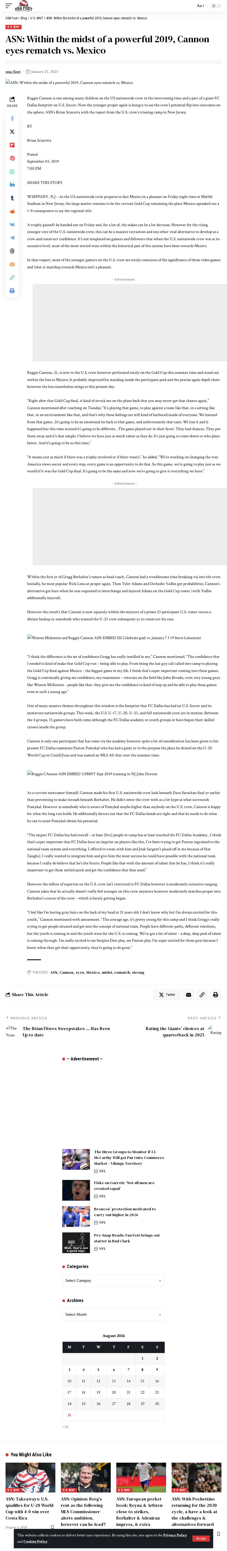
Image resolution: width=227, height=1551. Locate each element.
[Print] (12, 290)
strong (138, 972)
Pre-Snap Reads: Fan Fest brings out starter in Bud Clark (127, 1238)
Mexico (93, 972)
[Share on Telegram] (12, 237)
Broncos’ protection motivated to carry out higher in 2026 (125, 1211)
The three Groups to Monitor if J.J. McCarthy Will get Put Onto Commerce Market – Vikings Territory (129, 1157)
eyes (80, 972)
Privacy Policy (175, 1535)
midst (107, 972)
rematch (122, 972)
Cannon (66, 972)
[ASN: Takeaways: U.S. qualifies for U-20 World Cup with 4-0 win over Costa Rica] (30, 1477)
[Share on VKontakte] (12, 224)
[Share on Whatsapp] (12, 171)
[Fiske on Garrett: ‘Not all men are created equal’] (76, 1190)
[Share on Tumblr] (12, 198)
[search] (190, 6)
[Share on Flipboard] (12, 145)
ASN (53, 972)
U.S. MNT (13, 26)
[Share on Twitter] (12, 131)
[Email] (12, 264)
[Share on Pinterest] (12, 158)
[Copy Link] (12, 277)
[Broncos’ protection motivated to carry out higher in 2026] (76, 1216)
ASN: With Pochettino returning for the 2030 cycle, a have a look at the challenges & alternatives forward (194, 1512)
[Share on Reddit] (12, 211)
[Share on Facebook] (12, 118)
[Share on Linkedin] (12, 184)
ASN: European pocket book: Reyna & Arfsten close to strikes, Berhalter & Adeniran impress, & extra (139, 1512)
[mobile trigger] (10, 6)
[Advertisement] (130, 322)
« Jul (65, 1427)
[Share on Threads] (12, 251)
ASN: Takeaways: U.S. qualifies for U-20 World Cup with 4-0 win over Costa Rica (29, 1508)
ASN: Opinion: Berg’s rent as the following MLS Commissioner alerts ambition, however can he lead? (83, 1512)
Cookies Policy (35, 1541)
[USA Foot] (23, 6)
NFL (102, 1171)
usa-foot (13, 71)
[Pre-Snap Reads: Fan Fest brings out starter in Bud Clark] (76, 1242)
